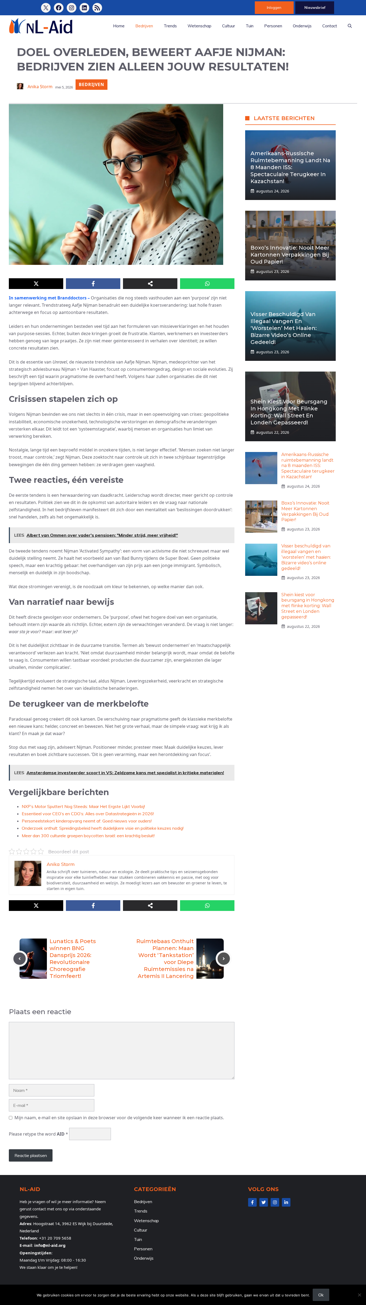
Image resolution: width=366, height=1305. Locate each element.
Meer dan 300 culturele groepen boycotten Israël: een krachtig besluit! (88, 835)
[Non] (359, 1294)
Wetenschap (199, 25)
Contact (329, 25)
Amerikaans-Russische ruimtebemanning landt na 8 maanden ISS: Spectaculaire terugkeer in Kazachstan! (290, 167)
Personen (273, 25)
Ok (321, 1294)
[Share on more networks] (150, 283)
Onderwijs (302, 25)
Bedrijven (144, 25)
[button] (349, 26)
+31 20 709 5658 (55, 1238)
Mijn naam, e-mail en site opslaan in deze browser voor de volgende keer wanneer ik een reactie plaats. (119, 1118)
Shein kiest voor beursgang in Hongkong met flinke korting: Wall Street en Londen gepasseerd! (307, 606)
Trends (170, 25)
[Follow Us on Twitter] (263, 1202)
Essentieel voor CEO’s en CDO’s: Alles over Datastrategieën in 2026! (88, 813)
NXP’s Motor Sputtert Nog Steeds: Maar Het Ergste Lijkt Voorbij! (83, 806)
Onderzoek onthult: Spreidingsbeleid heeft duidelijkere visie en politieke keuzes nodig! (103, 828)
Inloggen (274, 7)
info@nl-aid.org (50, 1245)
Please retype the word (38, 1134)
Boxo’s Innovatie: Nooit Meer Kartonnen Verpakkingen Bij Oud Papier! (290, 254)
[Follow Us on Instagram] (275, 1202)
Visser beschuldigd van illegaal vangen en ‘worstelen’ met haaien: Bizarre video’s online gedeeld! (284, 328)
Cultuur (228, 25)
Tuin (249, 25)
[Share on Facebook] (93, 283)
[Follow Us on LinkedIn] (286, 1202)
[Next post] (224, 959)
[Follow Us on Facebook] (252, 1202)
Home (119, 25)
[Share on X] (36, 283)
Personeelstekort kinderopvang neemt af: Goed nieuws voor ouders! (87, 821)
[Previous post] (20, 959)
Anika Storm (40, 87)
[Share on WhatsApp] (207, 283)
